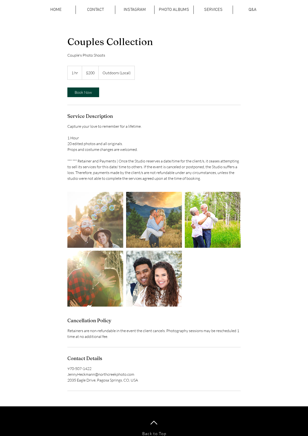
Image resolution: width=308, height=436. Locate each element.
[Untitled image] (95, 220)
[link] (83, 92)
